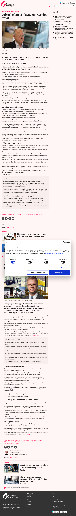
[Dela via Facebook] (3, 218)
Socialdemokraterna (18, 441)
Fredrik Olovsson (34, 440)
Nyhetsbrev (54, 494)
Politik (5, 440)
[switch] (30, 262)
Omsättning (4, 214)
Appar (53, 493)
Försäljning (30, 214)
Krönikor (29, 504)
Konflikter (36, 214)
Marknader (6, 443)
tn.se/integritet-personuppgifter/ (54, 253)
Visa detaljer (64, 267)
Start (19, 6)
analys (29, 434)
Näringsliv (29, 494)
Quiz (28, 506)
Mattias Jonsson (8, 441)
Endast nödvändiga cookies (38, 272)
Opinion (28, 499)
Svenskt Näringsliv (32, 441)
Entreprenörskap (44, 6)
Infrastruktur (11, 440)
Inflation (10, 214)
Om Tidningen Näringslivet (57, 501)
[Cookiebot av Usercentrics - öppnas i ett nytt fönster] (63, 242)
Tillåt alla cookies (59, 272)
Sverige (17, 443)
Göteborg (12, 443)
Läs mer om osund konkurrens (17, 488)
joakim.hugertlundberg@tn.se (19, 454)
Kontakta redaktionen (56, 498)
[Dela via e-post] (13, 218)
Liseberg (41, 440)
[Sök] (73, 6)
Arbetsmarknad (27, 6)
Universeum (41, 441)
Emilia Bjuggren (25, 440)
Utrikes (28, 502)
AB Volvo (15, 214)
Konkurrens (17, 440)
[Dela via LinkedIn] (9, 218)
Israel (40, 214)
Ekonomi (35, 6)
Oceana (25, 441)
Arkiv (53, 496)
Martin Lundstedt (22, 214)
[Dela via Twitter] (6, 218)
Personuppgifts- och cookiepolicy (59, 499)
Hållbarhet (29, 501)
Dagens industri (36, 335)
